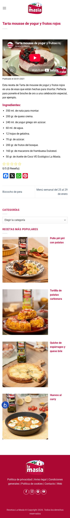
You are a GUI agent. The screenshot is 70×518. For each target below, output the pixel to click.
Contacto (50, 483)
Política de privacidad (19, 479)
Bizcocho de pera (12, 191)
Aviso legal (40, 479)
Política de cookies (32, 483)
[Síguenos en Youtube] (44, 492)
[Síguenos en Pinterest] (38, 492)
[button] (4, 8)
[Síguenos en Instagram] (32, 492)
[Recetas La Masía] (35, 8)
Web (59, 483)
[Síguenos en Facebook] (26, 492)
